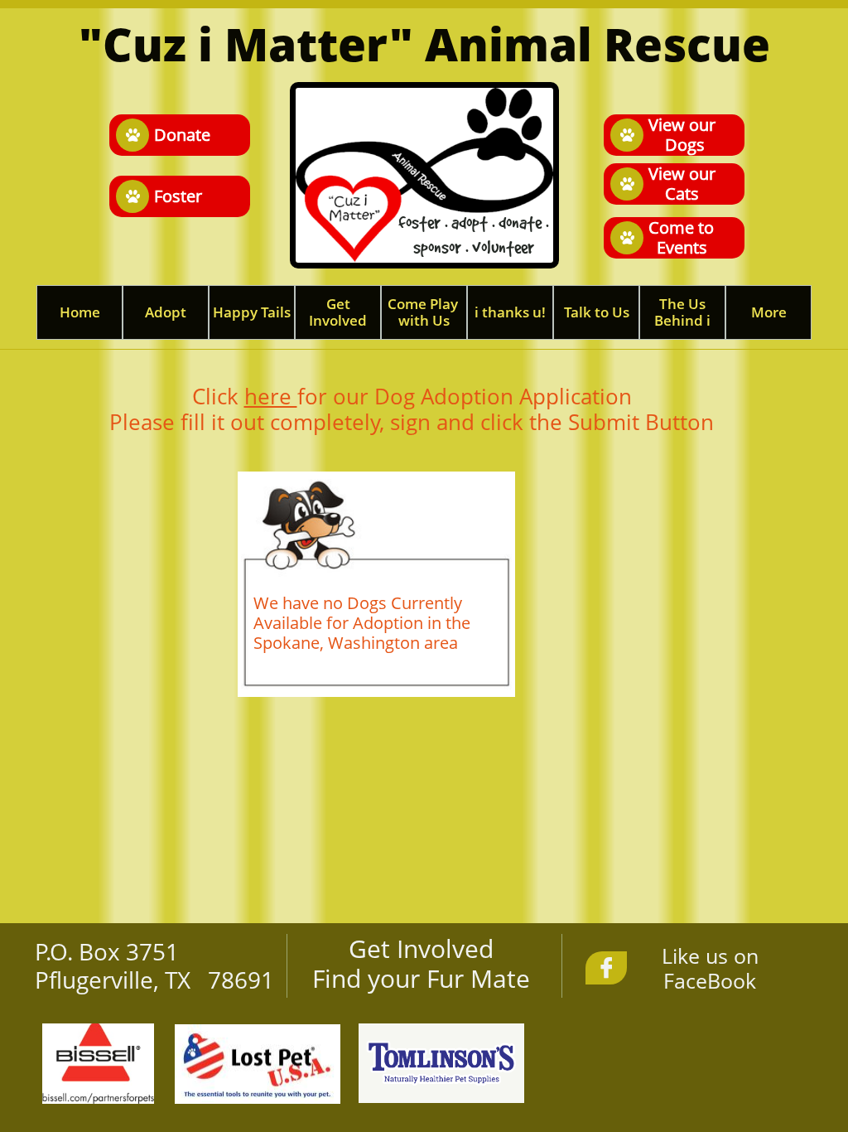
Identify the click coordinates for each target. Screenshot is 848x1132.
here (270, 396)
